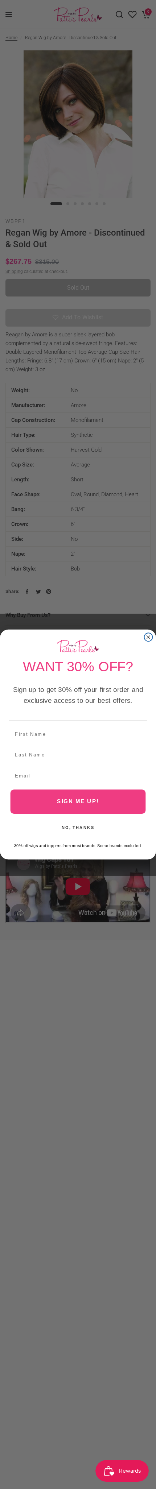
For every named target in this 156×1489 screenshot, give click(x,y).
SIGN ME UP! (78, 801)
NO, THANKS (78, 827)
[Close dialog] (148, 637)
